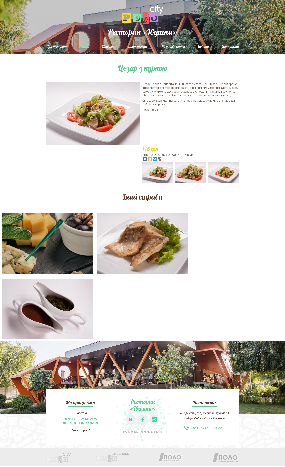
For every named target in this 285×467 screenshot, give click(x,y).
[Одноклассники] (150, 159)
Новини (203, 46)
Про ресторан (57, 46)
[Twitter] (155, 159)
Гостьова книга (173, 46)
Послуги (108, 46)
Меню (84, 46)
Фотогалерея (137, 46)
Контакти (230, 46)
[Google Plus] (159, 159)
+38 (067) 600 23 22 (206, 427)
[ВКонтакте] (145, 159)
